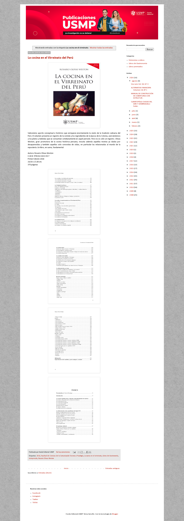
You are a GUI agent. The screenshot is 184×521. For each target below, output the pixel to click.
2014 (132, 172)
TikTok (35, 502)
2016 (38, 456)
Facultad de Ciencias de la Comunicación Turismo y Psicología (62, 456)
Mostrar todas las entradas (101, 48)
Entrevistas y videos (136, 60)
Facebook (36, 493)
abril (134, 118)
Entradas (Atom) (45, 473)
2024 (132, 134)
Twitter (35, 499)
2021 (132, 146)
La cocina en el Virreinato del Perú (50, 58)
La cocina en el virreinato (93, 456)
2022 (132, 142)
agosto (135, 81)
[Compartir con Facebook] (87, 452)
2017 (132, 161)
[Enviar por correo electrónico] (79, 452)
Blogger (115, 514)
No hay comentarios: (63, 452)
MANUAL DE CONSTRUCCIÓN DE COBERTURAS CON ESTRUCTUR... (142, 96)
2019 (132, 153)
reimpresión (33, 458)
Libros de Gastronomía (110, 456)
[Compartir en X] (84, 452)
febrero (135, 126)
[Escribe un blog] (81, 452)
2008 (132, 195)
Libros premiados (136, 67)
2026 (132, 78)
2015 (132, 168)
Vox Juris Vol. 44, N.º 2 (140, 84)
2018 (132, 157)
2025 (132, 131)
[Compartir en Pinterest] (90, 452)
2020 (132, 150)
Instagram (36, 496)
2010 (132, 187)
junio (134, 115)
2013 (132, 176)
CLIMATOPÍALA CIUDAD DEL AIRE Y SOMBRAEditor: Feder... (141, 104)
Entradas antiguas (113, 468)
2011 (132, 184)
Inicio (66, 468)
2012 (132, 180)
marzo (134, 122)
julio (134, 111)
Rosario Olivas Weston (46, 458)
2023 (132, 138)
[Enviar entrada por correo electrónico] (74, 452)
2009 (132, 191)
